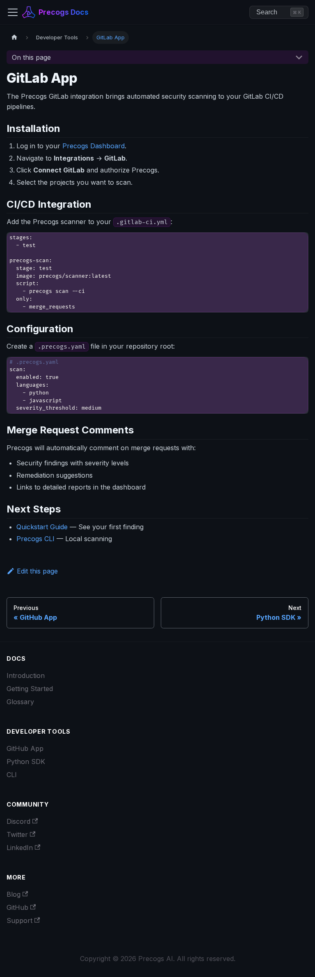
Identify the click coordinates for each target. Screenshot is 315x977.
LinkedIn (20, 847)
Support (19, 920)
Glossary (20, 702)
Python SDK (26, 761)
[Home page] (14, 37)
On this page (31, 57)
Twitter (17, 834)
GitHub (17, 907)
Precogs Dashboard (93, 146)
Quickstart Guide (42, 527)
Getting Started (30, 689)
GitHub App (25, 748)
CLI (12, 775)
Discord (18, 821)
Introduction (26, 675)
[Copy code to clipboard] (298, 242)
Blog (14, 894)
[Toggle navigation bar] (13, 12)
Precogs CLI (35, 539)
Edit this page (37, 571)
